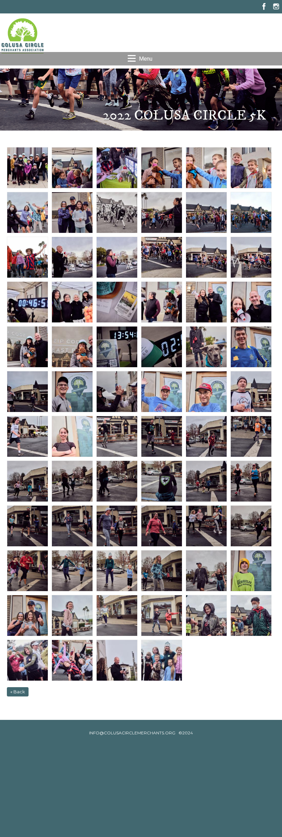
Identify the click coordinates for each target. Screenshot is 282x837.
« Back (17, 691)
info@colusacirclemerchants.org (132, 732)
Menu (145, 58)
